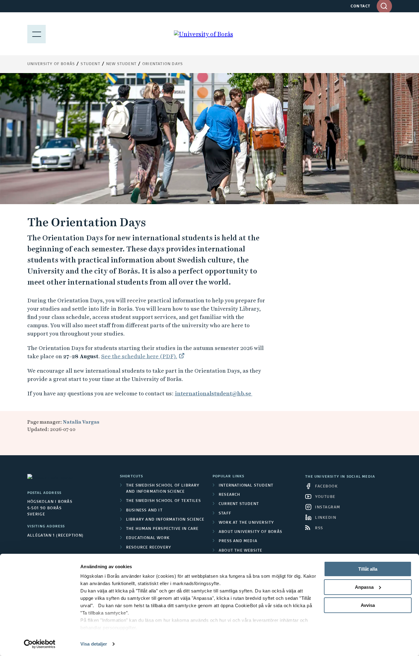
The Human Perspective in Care (162, 529)
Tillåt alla (367, 569)
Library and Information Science (165, 520)
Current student (239, 504)
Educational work (148, 538)
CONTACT (361, 6)
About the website (240, 551)
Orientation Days (162, 64)
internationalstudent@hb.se (213, 393)
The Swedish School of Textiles (163, 501)
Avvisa (368, 605)
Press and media (238, 541)
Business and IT (144, 510)
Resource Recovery (148, 547)
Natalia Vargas (81, 422)
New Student (121, 64)
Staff (225, 513)
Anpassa (364, 587)
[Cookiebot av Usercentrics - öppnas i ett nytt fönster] (40, 644)
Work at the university (246, 523)
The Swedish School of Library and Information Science (163, 488)
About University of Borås (250, 532)
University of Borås (51, 64)
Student (90, 64)
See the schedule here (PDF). (139, 356)
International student (246, 485)
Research (229, 495)
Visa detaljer (93, 643)
